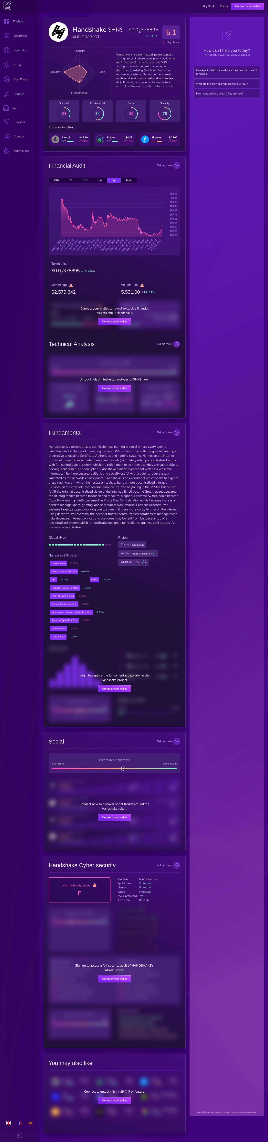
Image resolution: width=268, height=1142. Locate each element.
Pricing (224, 6)
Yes (138, 562)
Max (128, 180)
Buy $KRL (209, 6)
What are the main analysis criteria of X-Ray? (222, 83)
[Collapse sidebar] (19, 1136)
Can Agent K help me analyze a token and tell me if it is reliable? (226, 72)
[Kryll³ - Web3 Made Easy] (7, 9)
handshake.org (141, 554)
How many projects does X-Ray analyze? (219, 93)
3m (100, 180)
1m (85, 180)
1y (114, 180)
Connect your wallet (247, 6)
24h (56, 180)
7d (71, 180)
